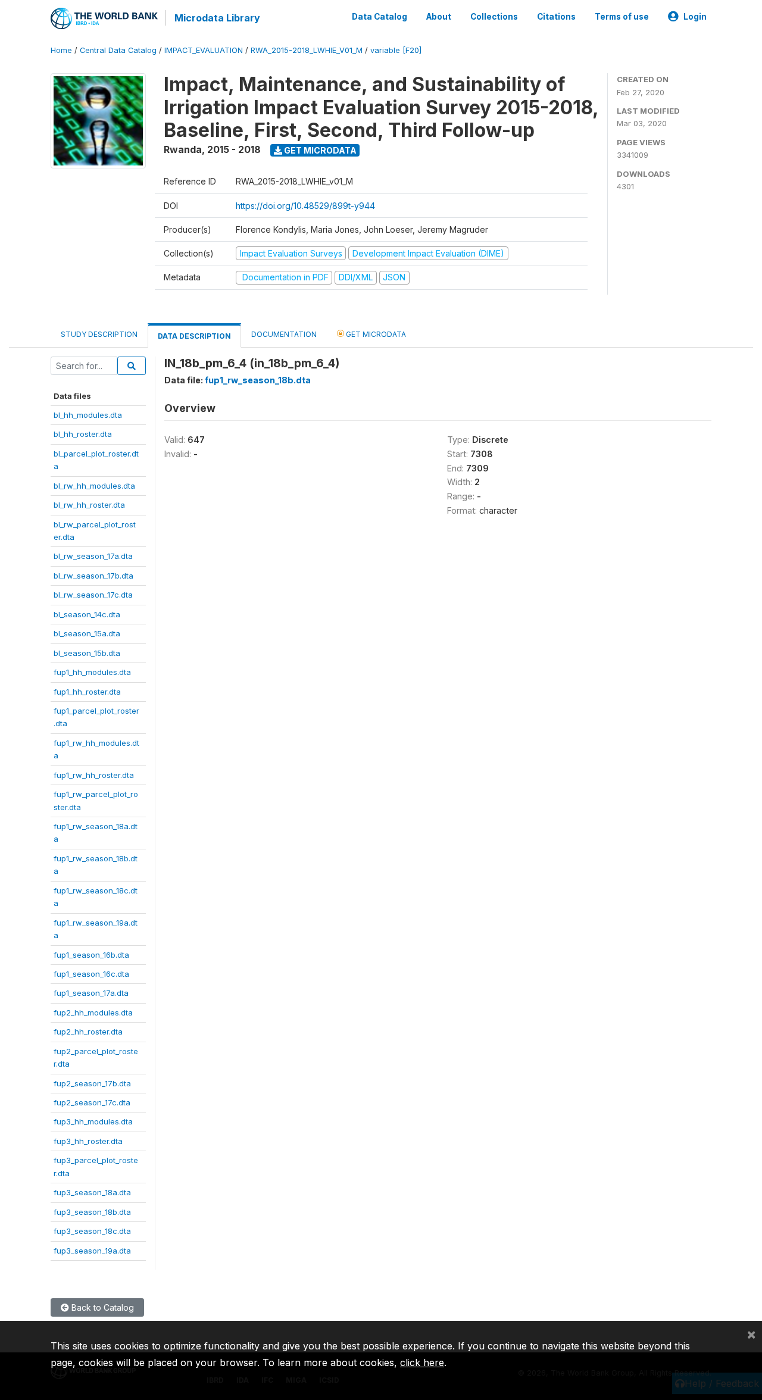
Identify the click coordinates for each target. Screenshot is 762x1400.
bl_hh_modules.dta (88, 415)
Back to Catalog (101, 1307)
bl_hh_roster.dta (83, 434)
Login (695, 16)
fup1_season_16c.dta (91, 974)
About (438, 16)
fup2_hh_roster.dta (88, 1031)
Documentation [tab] (284, 334)
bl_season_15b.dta (87, 653)
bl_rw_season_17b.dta (93, 575)
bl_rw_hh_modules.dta (94, 485)
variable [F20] (395, 50)
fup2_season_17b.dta (92, 1083)
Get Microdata (319, 150)
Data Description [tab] (194, 336)
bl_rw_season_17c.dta (93, 594)
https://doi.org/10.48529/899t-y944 (305, 206)
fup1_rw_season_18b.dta (258, 380)
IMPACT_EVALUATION (203, 50)
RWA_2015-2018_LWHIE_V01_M (307, 50)
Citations (556, 16)
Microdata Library (217, 18)
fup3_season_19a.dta (92, 1250)
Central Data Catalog (118, 50)
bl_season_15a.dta (87, 633)
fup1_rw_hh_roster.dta (94, 775)
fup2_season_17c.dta (92, 1102)
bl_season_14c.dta (87, 614)
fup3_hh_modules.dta (93, 1121)
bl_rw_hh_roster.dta (89, 505)
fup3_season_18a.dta (92, 1192)
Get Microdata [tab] (375, 334)
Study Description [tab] (99, 334)
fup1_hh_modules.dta (92, 672)
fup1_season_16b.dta (91, 955)
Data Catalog (379, 16)
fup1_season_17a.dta (91, 993)
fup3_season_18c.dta (92, 1231)
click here (422, 1362)
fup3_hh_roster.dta (88, 1141)
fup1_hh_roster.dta (87, 691)
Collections (494, 16)
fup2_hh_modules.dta (93, 1012)
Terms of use (622, 16)
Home (61, 50)
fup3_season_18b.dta (92, 1212)
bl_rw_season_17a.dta (93, 556)
